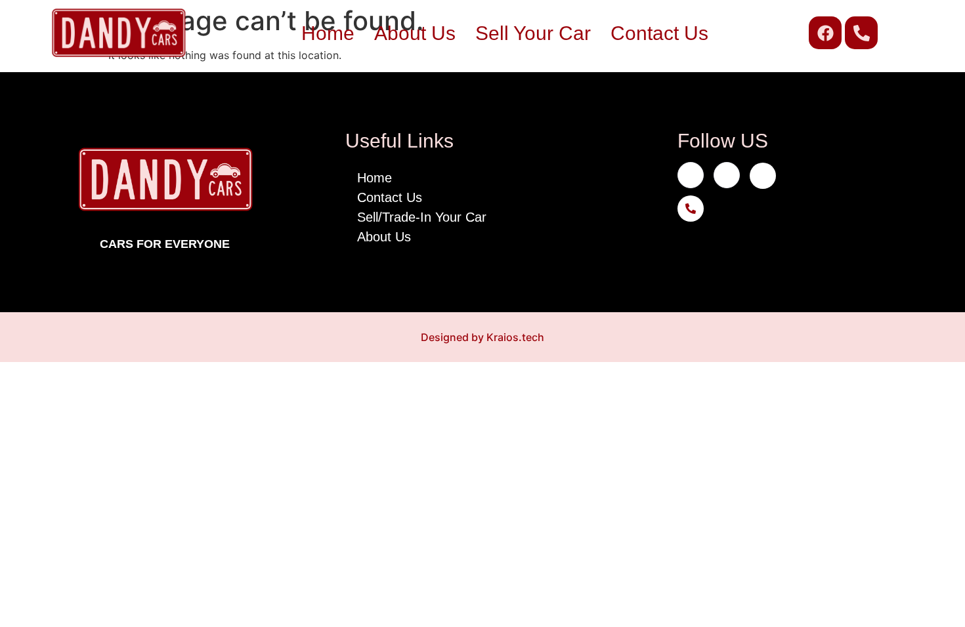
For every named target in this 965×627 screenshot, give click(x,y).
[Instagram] (727, 175)
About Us (415, 33)
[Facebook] (825, 32)
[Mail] (763, 176)
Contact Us (659, 33)
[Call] (690, 208)
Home (327, 33)
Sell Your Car (533, 33)
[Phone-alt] (861, 32)
